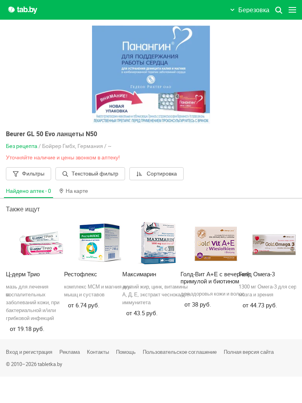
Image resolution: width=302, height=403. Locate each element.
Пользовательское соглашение (180, 351)
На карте (77, 190)
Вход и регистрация (29, 351)
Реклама (69, 351)
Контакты (98, 351)
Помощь (126, 351)
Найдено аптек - (28, 190)
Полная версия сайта (249, 351)
